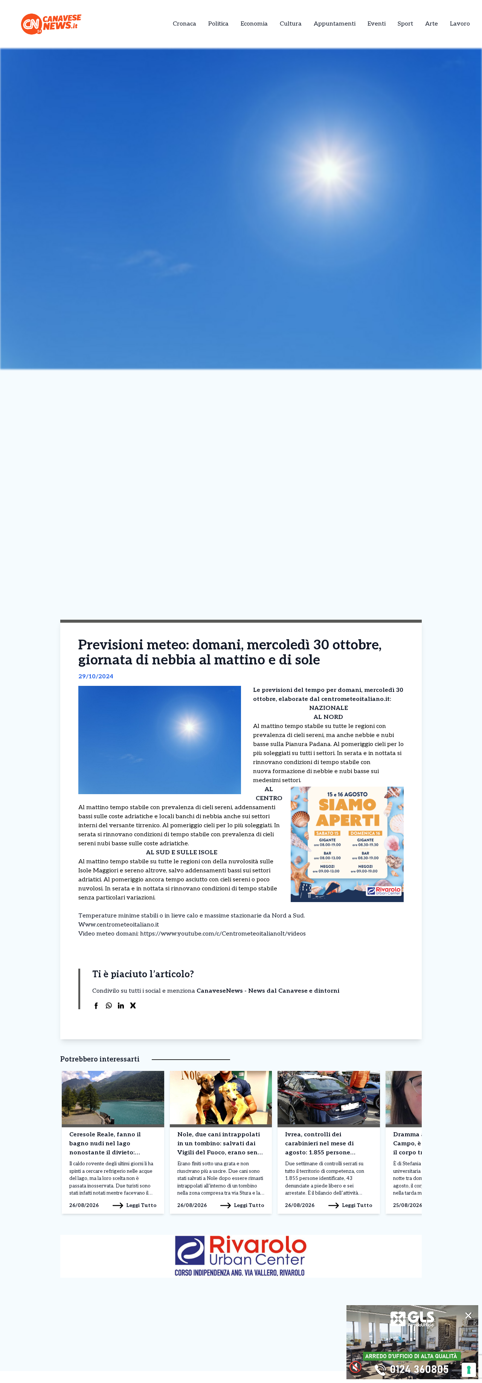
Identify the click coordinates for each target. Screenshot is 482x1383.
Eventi (377, 23)
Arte (431, 23)
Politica (218, 23)
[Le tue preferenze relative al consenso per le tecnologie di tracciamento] (469, 1370)
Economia (254, 23)
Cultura (291, 23)
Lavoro (460, 23)
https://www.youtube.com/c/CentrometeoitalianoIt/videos (223, 933)
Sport (405, 23)
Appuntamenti (334, 23)
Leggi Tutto (141, 1205)
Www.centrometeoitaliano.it (118, 924)
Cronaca (184, 23)
